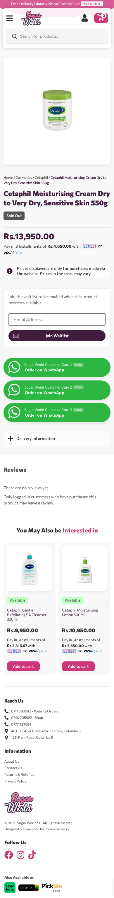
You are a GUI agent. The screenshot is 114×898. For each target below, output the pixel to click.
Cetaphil (41, 177)
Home (8, 177)
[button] (7, 604)
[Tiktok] (32, 854)
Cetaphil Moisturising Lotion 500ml (80, 612)
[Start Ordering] (9, 18)
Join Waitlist (57, 335)
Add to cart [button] (23, 666)
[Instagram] (20, 854)
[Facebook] (8, 854)
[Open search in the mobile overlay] (57, 36)
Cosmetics (23, 177)
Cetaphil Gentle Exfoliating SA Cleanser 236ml (26, 614)
